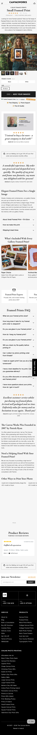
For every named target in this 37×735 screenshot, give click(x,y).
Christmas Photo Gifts (8, 669)
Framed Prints (5, 21)
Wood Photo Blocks (25, 622)
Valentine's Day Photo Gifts (10, 712)
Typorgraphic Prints (25, 641)
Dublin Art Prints (6, 672)
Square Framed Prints (8, 710)
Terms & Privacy (6, 639)
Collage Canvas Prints (26, 625)
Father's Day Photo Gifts (9, 674)
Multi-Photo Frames (25, 631)
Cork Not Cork (24, 636)
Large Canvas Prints (8, 680)
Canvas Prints (23, 617)
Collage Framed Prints (26, 628)
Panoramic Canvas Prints (9, 691)
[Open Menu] (2, 3)
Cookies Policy (6, 628)
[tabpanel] (18, 548)
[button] (34, 367)
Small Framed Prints (7, 704)
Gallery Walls (5, 677)
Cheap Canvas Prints (8, 666)
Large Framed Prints (8, 682)
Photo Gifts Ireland (7, 696)
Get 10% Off (5, 636)
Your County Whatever (26, 639)
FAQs (3, 633)
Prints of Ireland (6, 702)
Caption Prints (6, 663)
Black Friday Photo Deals (9, 658)
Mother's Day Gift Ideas (9, 685)
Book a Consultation (7, 622)
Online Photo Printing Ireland (10, 688)
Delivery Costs (6, 631)
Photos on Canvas (7, 693)
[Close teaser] (32, 377)
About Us (4, 617)
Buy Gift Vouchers (7, 625)
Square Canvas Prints (8, 707)
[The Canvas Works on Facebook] (27, 595)
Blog (2, 620)
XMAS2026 (5, 641)
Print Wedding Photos (8, 699)
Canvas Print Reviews (8, 661)
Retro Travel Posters (25, 633)
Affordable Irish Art (7, 655)
